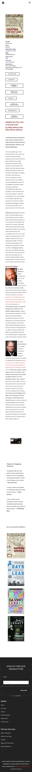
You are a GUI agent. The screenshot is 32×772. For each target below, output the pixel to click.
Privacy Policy (4, 721)
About (2, 705)
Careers (3, 711)
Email (5, 677)
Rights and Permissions (7, 743)
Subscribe (23, 690)
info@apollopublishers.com (22, 766)
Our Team (3, 708)
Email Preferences (6, 746)
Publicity (3, 739)
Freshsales (18, 695)
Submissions (4, 718)
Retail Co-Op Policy (6, 736)
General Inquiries (5, 715)
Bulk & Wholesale (6, 733)
